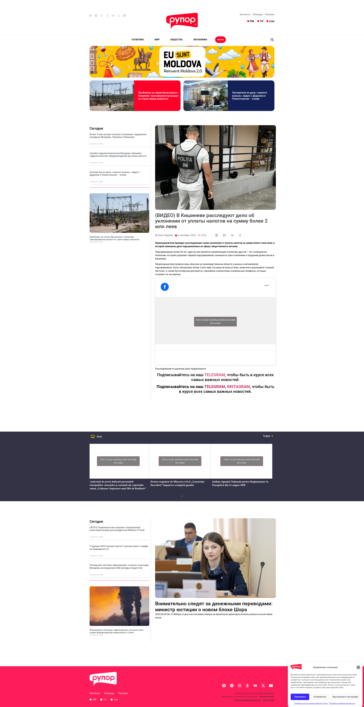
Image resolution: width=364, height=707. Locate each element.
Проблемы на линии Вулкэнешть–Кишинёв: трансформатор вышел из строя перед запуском (158, 95)
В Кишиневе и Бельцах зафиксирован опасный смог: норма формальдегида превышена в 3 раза (117, 631)
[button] (358, 667)
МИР (157, 39)
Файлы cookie (268, 700)
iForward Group (267, 696)
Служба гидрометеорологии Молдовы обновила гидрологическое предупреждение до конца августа (118, 154)
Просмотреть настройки (345, 696)
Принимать (300, 696)
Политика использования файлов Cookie (311, 703)
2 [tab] (182, 496)
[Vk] (113, 15)
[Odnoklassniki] (107, 15)
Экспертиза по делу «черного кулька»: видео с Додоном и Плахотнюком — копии (249, 95)
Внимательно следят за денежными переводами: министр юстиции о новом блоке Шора (213, 606)
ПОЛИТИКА (138, 39)
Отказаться (320, 696)
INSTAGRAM (238, 386)
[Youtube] (124, 15)
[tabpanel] (118, 468)
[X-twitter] (119, 15)
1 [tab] (177, 496)
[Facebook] (90, 15)
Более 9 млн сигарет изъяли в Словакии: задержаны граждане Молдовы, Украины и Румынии (118, 135)
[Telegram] (96, 15)
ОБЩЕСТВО (176, 39)
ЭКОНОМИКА (200, 39)
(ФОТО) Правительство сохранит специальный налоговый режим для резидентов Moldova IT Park (117, 528)
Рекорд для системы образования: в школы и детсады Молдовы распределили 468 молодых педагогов (119, 566)
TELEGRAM (214, 374)
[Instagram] (102, 15)
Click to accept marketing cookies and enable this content (215, 321)
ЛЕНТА (220, 40)
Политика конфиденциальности (342, 703)
